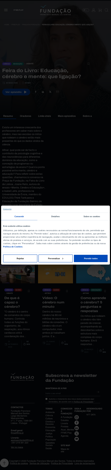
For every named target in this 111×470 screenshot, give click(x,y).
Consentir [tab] (19, 216)
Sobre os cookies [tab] (92, 216)
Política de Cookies (13, 246)
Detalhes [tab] (55, 216)
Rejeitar (20, 258)
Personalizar (54, 258)
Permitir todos (91, 258)
